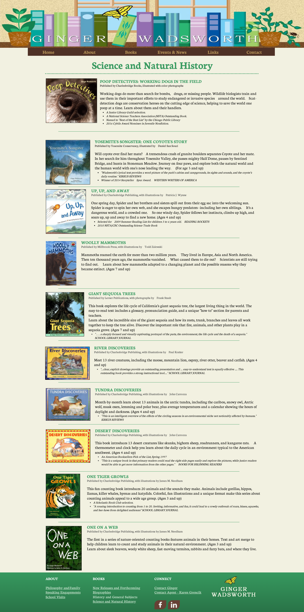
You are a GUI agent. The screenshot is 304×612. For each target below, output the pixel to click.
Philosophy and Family (63, 587)
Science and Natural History (114, 601)
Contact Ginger (166, 587)
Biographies (102, 592)
